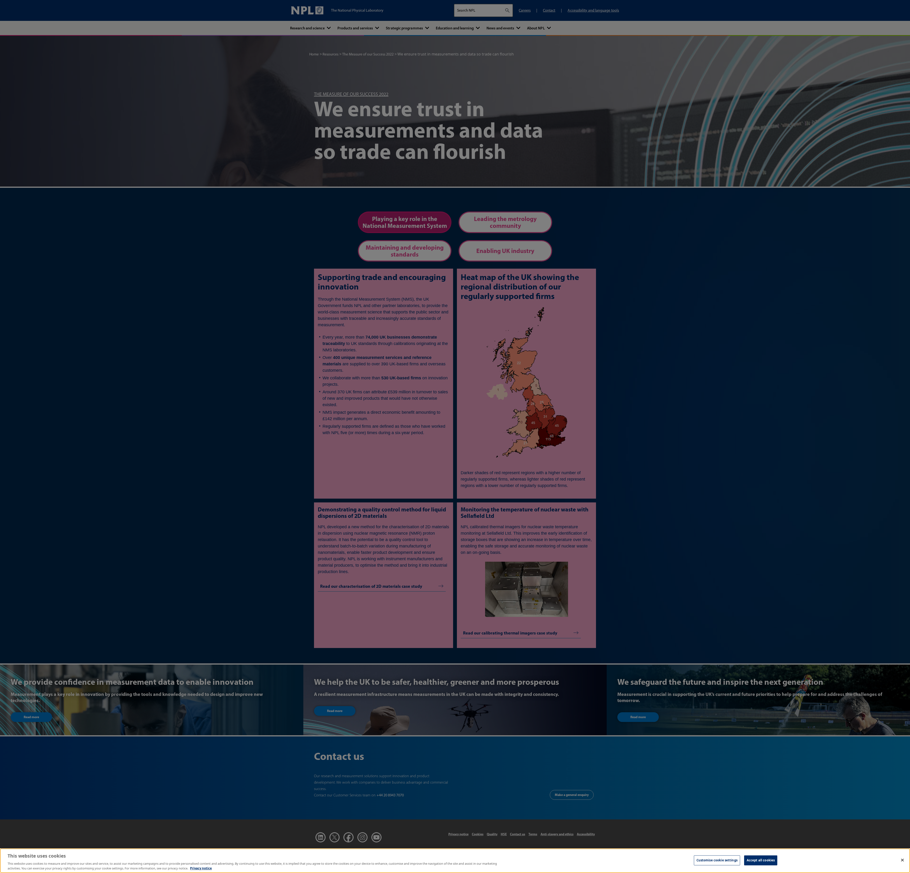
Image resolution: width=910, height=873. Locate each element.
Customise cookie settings (716, 860)
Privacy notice (201, 868)
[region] (455, 860)
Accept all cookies (761, 860)
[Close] (902, 860)
